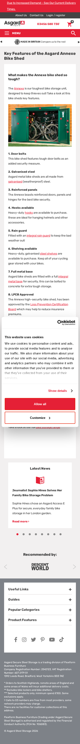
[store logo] (14, 24)
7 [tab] (54, 534)
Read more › (20, 521)
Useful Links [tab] (18, 589)
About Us (21, 15)
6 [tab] (48, 534)
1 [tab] (17, 534)
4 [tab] (36, 534)
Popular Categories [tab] (24, 610)
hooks (29, 212)
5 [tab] (42, 534)
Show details (57, 390)
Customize (37, 417)
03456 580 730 (48, 24)
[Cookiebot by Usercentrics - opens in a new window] (57, 322)
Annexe (19, 88)
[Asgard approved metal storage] (40, 566)
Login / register (55, 15)
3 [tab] (30, 534)
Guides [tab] (14, 599)
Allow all (40, 404)
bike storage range (48, 427)
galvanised (15, 181)
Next (74, 567)
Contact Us (36, 15)
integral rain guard (38, 235)
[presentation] (1, 41)
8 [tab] (60, 534)
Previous (5, 567)
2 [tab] (24, 534)
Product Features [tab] (22, 620)
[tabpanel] (40, 495)
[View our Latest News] (40, 480)
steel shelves (48, 253)
